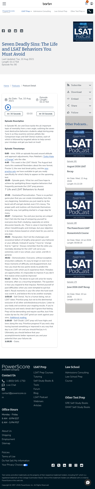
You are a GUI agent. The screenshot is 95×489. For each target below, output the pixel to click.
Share (74, 105)
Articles (37, 405)
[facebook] (52, 465)
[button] (4, 3)
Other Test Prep (77, 11)
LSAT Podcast (41, 397)
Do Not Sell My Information (16, 460)
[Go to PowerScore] (8, 11)
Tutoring (38, 376)
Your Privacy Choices (12, 464)
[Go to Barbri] (47, 3)
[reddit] (80, 465)
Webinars (38, 401)
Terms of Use (8, 456)
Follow (74, 112)
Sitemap (6, 443)
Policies (6, 452)
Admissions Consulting (42, 11)
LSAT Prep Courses (43, 372)
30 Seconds (15, 113)
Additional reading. (18, 317)
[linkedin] (63, 465)
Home (6, 85)
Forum (37, 389)
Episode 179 (72, 282)
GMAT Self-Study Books (77, 407)
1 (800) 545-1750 (15, 381)
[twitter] (57, 465)
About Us (7, 431)
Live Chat (11, 385)
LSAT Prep (26, 11)
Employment (8, 439)
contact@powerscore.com (14, 395)
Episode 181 (72, 161)
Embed (75, 98)
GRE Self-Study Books (76, 403)
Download (76, 92)
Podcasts (16, 85)
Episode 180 (72, 223)
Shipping (6, 435)
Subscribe (76, 85)
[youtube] (69, 465)
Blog (36, 393)
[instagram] (74, 465)
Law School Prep (60, 11)
